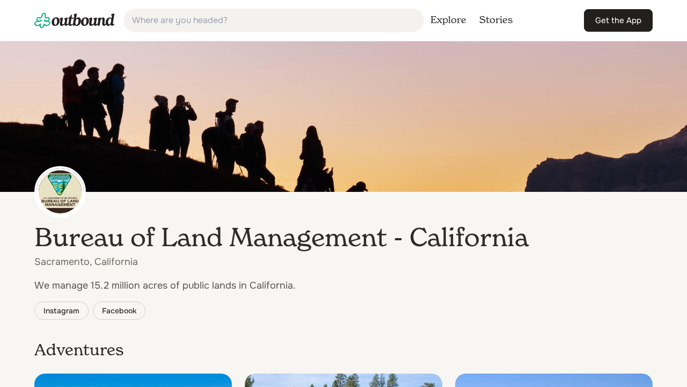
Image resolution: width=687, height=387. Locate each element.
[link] (74, 20)
